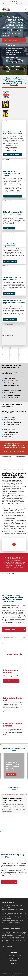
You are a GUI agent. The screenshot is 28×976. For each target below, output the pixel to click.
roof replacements (14, 490)
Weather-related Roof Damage (13, 188)
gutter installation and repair (14, 284)
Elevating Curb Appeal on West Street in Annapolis (13, 767)
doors (12, 252)
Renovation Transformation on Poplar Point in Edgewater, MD (14, 914)
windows (5, 252)
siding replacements (11, 491)
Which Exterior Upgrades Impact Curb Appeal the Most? (12, 906)
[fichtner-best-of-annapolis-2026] (6, 114)
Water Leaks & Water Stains (12, 190)
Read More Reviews (7, 946)
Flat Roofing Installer (10, 150)
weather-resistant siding (9, 218)
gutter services (12, 493)
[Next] (24, 813)
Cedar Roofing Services (11, 147)
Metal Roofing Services (11, 149)
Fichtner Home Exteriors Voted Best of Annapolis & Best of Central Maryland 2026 (13, 921)
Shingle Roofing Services (11, 145)
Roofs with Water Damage (12, 187)
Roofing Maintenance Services (13, 192)
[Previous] (3, 813)
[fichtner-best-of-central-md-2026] (6, 104)
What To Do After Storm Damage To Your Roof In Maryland (13, 917)
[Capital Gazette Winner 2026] (6, 94)
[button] (25, 9)
